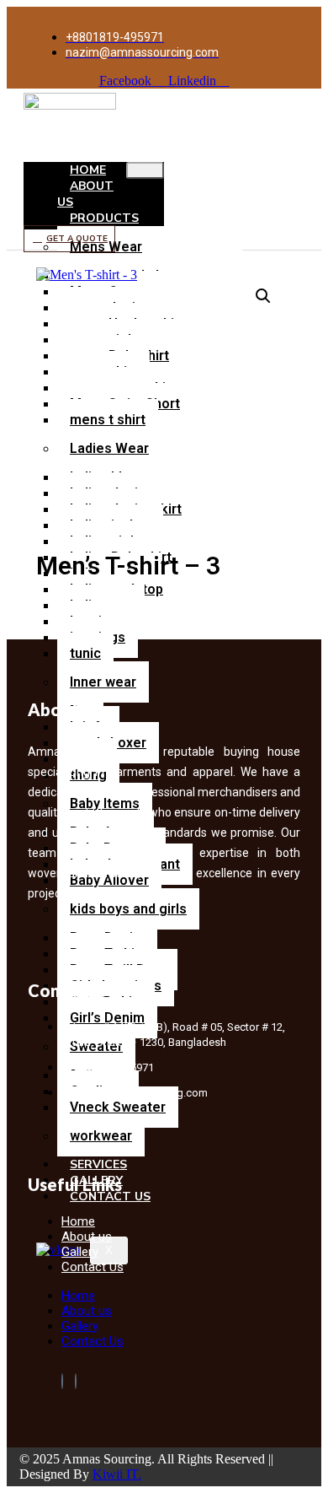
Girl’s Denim (107, 1018)
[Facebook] (62, 1381)
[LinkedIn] (76, 1381)
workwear (101, 1136)
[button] (263, 296)
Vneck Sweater (118, 1107)
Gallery (79, 1326)
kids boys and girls (128, 909)
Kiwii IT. (117, 1474)
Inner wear (103, 682)
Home (78, 1295)
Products (104, 218)
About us (85, 194)
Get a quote (77, 239)
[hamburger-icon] (145, 170)
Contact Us (92, 1267)
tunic (85, 653)
